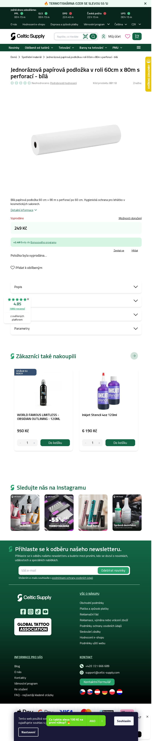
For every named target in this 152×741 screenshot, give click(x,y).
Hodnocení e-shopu (34, 24)
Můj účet (114, 36)
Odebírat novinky (113, 570)
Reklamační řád (89, 614)
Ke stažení (20, 689)
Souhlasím (124, 721)
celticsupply (30, 611)
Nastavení (28, 732)
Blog (17, 666)
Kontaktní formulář (97, 681)
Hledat (93, 36)
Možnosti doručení (130, 218)
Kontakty (20, 678)
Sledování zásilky (90, 632)
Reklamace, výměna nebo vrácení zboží (104, 620)
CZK (134, 24)
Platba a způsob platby (94, 608)
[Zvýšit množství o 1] (34, 442)
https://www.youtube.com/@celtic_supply (45, 611)
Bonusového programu (43, 242)
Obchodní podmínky (92, 603)
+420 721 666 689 (97, 666)
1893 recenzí (17, 308)
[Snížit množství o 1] (20, 442)
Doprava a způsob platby (64, 24)
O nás (14, 24)
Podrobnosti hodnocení (63, 83)
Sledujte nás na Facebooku (23, 611)
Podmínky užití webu (92, 643)
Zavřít (32, 251)
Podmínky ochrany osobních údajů (101, 626)
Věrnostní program (94, 24)
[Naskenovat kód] (85, 36)
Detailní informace (22, 210)
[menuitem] (14, 47)
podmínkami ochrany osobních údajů (72, 578)
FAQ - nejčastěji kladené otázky (34, 695)
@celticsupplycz (38, 611)
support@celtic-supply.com (102, 672)
